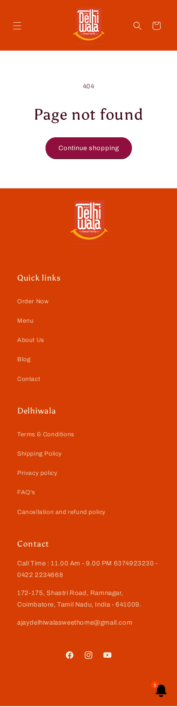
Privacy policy (37, 473)
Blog (24, 359)
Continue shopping (88, 148)
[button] (17, 25)
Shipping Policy (39, 453)
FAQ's (26, 492)
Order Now (33, 301)
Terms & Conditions (45, 434)
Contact (28, 379)
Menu (25, 320)
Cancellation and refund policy (61, 512)
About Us (30, 340)
